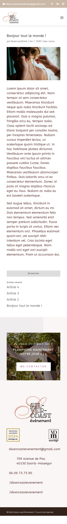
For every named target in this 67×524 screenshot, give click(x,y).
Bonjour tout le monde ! (24, 306)
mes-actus (49, 41)
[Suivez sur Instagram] (63, 4)
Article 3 (13, 293)
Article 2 (13, 299)
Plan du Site (43, 522)
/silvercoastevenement (26, 482)
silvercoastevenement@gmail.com (25, 4)
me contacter (33, 366)
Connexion (55, 522)
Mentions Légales (28, 522)
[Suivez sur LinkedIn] (57, 4)
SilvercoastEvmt (19, 41)
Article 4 (13, 287)
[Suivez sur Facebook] (52, 4)
